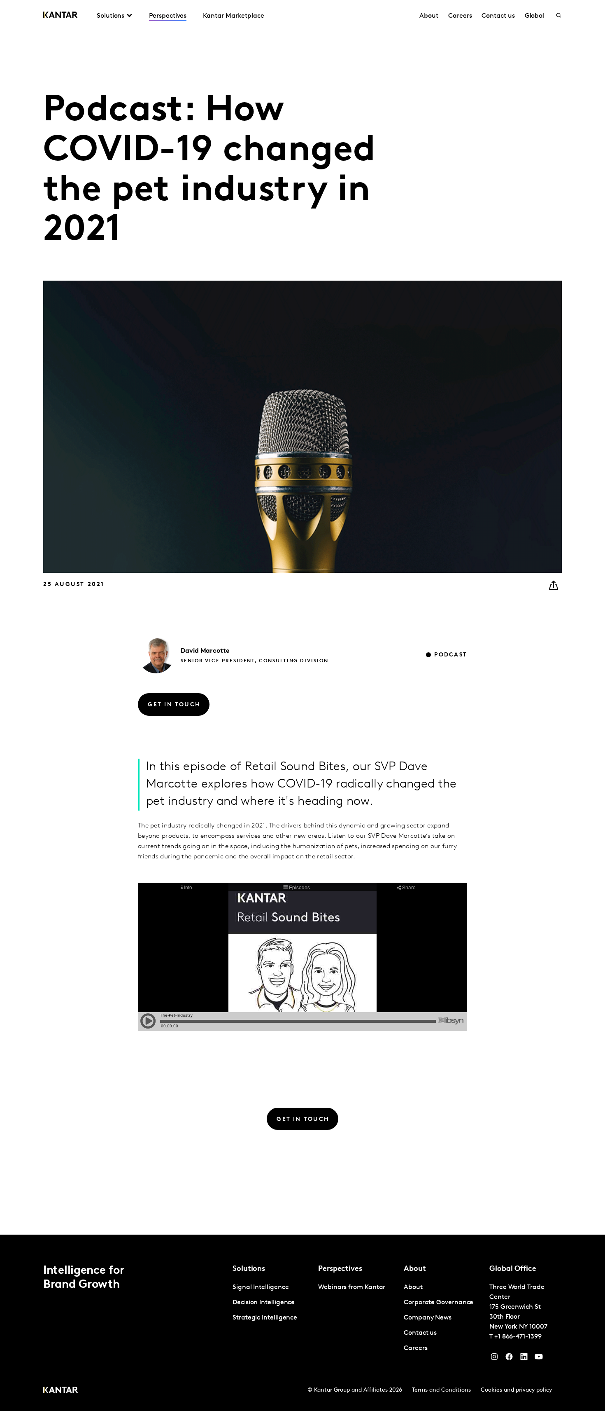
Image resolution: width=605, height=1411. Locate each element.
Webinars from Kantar (351, 1287)
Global (535, 16)
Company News (427, 1318)
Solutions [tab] (110, 16)
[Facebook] (509, 1359)
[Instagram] (494, 1359)
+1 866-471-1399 (518, 1337)
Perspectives (167, 16)
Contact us (498, 16)
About (428, 16)
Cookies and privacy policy (516, 1390)
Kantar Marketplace (233, 16)
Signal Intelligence (261, 1287)
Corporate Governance (438, 1302)
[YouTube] (524, 1359)
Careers (460, 16)
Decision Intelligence (264, 1302)
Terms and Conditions (441, 1390)
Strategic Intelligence (265, 1318)
